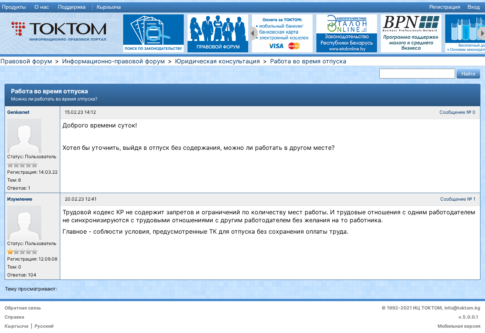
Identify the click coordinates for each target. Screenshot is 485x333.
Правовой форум (26, 61)
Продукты (14, 7)
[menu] (242, 7)
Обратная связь (23, 308)
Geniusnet (18, 112)
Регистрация (444, 7)
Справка (14, 317)
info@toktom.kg (462, 308)
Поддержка (72, 7)
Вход (474, 7)
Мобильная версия (459, 326)
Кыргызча (109, 7)
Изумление (19, 199)
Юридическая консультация (217, 61)
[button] (468, 74)
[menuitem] (15, 7)
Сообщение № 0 (458, 112)
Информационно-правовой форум (113, 61)
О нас (41, 7)
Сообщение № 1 (458, 199)
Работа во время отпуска (308, 61)
